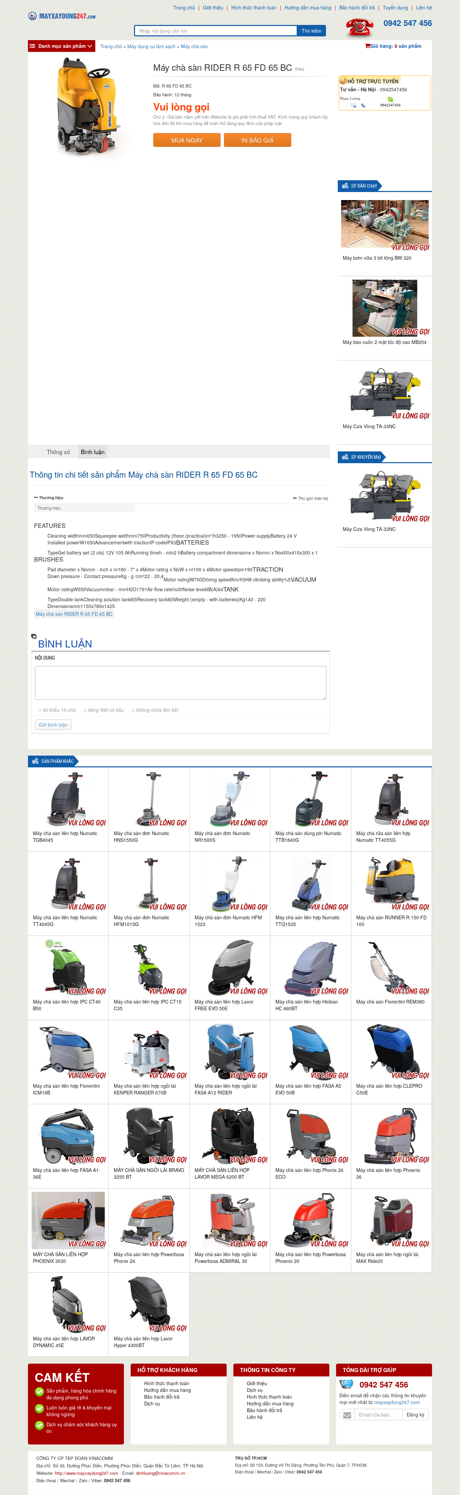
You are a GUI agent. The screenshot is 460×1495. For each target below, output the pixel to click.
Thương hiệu (51, 498)
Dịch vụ (152, 1403)
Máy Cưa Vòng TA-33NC (369, 426)
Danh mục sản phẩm (62, 45)
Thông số (58, 451)
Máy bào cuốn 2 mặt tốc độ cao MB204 (385, 342)
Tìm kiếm (312, 30)
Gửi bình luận (53, 724)
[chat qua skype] (390, 99)
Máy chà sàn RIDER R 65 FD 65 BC (74, 613)
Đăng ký (415, 1414)
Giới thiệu (213, 7)
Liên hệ (424, 7)
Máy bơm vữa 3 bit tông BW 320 (377, 257)
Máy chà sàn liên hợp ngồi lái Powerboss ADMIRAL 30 (226, 1257)
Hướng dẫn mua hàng (308, 7)
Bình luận (92, 451)
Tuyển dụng (395, 7)
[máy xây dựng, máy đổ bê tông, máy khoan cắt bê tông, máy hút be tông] (61, 15)
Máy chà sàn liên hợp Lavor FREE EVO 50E (224, 1005)
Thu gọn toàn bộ (313, 498)
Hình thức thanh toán (253, 7)
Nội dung (45, 658)
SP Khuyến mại (366, 457)
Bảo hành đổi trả (357, 7)
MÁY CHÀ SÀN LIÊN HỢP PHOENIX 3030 (60, 1257)
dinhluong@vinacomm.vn (160, 1473)
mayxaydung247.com (397, 1402)
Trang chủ (184, 7)
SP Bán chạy (364, 186)
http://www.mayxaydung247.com (87, 1473)
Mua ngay (187, 139)
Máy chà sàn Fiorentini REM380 (390, 1001)
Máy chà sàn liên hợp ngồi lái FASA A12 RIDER (226, 1089)
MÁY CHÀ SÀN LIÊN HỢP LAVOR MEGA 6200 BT (222, 1173)
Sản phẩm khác (57, 761)
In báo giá (257, 139)
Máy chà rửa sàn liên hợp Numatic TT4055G (383, 836)
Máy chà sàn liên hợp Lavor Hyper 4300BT (143, 1341)
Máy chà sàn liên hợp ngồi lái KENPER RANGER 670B (145, 1089)
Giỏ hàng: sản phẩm (395, 45)
